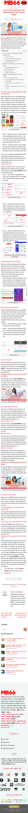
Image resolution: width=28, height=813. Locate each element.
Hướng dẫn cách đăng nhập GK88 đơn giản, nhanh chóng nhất (16, 665)
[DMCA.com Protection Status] (14, 806)
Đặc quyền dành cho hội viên (12, 67)
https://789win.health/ (8, 721)
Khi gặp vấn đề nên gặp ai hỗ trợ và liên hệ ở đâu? (15, 87)
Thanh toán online (10, 56)
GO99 (3, 716)
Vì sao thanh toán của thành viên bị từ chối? (14, 83)
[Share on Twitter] (12, 579)
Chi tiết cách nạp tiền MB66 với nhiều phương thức (12, 54)
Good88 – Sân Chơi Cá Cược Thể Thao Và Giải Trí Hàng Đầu (16, 652)
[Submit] (25, 629)
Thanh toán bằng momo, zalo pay (13, 58)
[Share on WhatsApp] (7, 579)
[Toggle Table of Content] (23, 51)
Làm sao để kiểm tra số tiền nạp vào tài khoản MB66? (15, 80)
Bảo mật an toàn (9, 70)
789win (8, 719)
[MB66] (12, 3)
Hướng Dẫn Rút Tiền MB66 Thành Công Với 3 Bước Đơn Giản (21, 615)
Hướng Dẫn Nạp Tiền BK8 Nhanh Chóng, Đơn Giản (14, 671)
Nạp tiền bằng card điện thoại (12, 60)
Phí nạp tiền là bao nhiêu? (11, 77)
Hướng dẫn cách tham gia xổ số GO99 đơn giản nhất (16, 658)
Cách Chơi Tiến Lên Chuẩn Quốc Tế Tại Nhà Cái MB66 (15, 639)
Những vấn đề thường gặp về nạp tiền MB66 (12, 75)
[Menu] (2, 3)
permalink (15, 586)
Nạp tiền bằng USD (10, 62)
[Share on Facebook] (9, 579)
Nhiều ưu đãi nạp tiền (10, 72)
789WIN (8, 716)
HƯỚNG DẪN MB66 (14, 8)
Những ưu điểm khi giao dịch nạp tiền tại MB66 (13, 64)
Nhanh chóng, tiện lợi (10, 69)
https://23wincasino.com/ (10, 714)
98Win (14, 710)
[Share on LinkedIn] (21, 579)
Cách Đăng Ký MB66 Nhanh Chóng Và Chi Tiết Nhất (6, 615)
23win (22, 710)
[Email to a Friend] (15, 579)
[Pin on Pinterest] (18, 579)
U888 (21, 714)
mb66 (3, 719)
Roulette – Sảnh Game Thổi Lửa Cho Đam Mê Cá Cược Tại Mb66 (16, 645)
